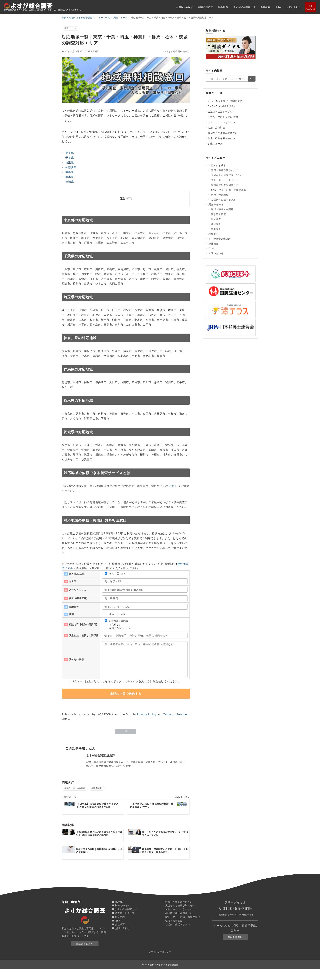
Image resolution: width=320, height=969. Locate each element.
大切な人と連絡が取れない (223, 132)
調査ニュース (70, 28)
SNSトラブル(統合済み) (221, 106)
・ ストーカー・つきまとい (177, 909)
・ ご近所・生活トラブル (176, 924)
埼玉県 (69, 162)
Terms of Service (175, 714)
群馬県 (69, 172)
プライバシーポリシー (160, 951)
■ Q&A (116, 920)
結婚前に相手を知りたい (224, 184)
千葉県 (69, 157)
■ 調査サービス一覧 (123, 913)
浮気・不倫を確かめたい (221, 138)
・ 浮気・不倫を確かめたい (177, 901)
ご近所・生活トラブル (220, 111)
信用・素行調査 (216, 127)
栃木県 (69, 176)
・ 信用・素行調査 (172, 920)
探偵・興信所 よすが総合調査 (164, 964)
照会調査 (97, 788)
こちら (173, 486)
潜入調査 (216, 219)
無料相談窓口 (235, 936)
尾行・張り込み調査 (75, 788)
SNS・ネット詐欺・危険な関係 (225, 100)
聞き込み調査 (218, 214)
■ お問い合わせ (121, 928)
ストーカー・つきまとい (221, 122)
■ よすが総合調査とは (124, 909)
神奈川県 (70, 167)
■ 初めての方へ (121, 905)
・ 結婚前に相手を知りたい (177, 913)
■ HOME (117, 901)
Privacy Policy (146, 714)
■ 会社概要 (118, 924)
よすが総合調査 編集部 (176, 51)
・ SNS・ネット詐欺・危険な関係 (181, 916)
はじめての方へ (84, 943)
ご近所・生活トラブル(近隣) (223, 116)
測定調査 (216, 223)
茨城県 (69, 181)
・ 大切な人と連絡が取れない (178, 905)
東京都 (69, 152)
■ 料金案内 (118, 916)
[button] (125, 731)
